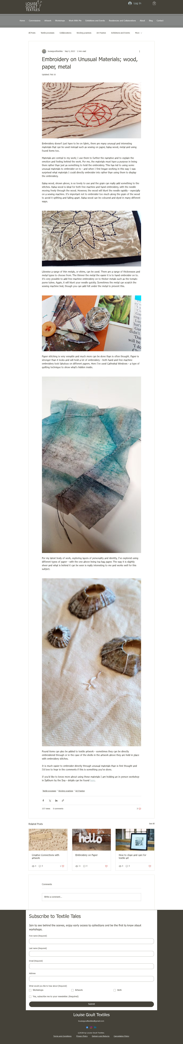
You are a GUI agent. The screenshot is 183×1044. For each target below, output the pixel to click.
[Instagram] (91, 1027)
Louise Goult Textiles (91, 1015)
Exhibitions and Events (120, 33)
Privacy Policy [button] (82, 1036)
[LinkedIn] (95, 1027)
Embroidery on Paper (86, 855)
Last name (38, 948)
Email (36, 961)
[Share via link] (63, 800)
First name (38, 936)
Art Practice (101, 33)
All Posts (32, 33)
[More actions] (139, 51)
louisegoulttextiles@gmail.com (91, 1021)
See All (151, 824)
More (137, 33)
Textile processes (47, 33)
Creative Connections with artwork (45, 856)
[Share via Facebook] (43, 800)
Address (32, 973)
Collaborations (65, 33)
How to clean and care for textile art (132, 856)
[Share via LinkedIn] (56, 800)
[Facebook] (87, 1027)
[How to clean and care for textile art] (135, 840)
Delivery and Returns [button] (100, 1036)
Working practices (84, 33)
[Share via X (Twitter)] (49, 800)
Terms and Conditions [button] (62, 1036)
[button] (154, 3)
